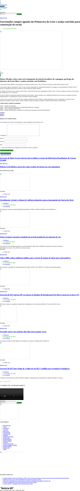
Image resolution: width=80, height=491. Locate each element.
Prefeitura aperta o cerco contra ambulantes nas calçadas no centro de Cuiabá (22, 479)
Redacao (6, 203)
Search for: (2, 12)
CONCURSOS (6, 428)
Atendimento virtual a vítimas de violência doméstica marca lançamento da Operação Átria (37, 200)
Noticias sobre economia (10, 445)
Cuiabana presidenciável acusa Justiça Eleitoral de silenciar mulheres (20, 482)
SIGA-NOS (2, 6)
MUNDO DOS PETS (7, 439)
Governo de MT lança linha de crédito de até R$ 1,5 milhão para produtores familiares (35, 369)
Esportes (5, 435)
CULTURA (5, 429)
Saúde (4, 449)
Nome (2, 138)
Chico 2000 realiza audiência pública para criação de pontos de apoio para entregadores (35, 258)
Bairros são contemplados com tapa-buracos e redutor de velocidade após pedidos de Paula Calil (26, 481)
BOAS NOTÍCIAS (7, 425)
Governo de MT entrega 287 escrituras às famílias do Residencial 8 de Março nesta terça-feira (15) (39, 295)
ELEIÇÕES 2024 (6, 432)
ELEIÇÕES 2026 (6, 434)
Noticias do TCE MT (8, 443)
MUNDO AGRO (6, 438)
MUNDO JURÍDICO (7, 441)
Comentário (3, 135)
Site (1, 144)
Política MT (6, 448)
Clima (4, 427)
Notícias (5, 442)
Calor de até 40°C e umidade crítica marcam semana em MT (18, 483)
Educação (6, 431)
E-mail (2, 141)
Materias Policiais (8, 436)
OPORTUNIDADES (7, 446)
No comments (6, 206)
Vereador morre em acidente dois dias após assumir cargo (23, 332)
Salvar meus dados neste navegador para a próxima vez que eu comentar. (20, 147)
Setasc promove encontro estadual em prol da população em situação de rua (30, 237)
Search (19, 14)
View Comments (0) (5, 153)
